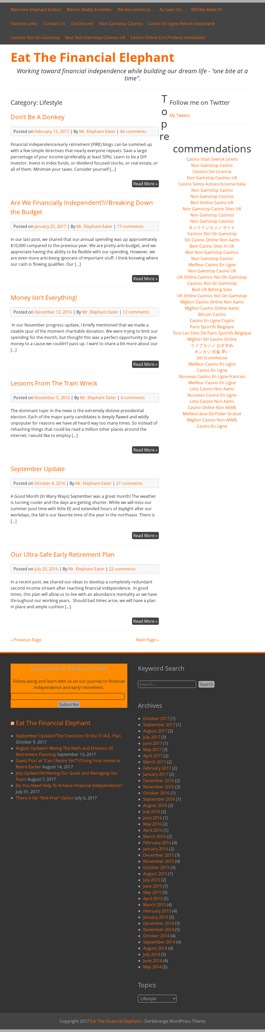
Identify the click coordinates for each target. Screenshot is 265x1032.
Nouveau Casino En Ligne (212, 395)
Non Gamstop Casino (212, 165)
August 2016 (155, 805)
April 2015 (153, 898)
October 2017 (156, 718)
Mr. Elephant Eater (97, 131)
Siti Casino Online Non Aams (212, 240)
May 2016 (152, 824)
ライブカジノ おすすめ (212, 345)
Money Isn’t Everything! (44, 297)
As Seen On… (172, 9)
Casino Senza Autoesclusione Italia (212, 184)
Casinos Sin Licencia (212, 171)
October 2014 (156, 936)
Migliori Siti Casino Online (212, 339)
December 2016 (158, 780)
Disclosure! (82, 23)
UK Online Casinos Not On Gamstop (212, 277)
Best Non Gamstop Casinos (212, 252)
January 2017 (155, 774)
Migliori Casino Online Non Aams (212, 302)
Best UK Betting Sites (212, 289)
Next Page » (147, 640)
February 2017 (157, 768)
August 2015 (155, 874)
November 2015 (158, 861)
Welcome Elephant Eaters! (36, 9)
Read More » (145, 184)
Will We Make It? (206, 9)
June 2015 (152, 886)
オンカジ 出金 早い (212, 351)
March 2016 (154, 836)
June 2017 (152, 743)
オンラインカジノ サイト (212, 227)
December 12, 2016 (53, 312)
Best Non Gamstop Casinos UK (95, 37)
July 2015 (151, 880)
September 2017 (159, 724)
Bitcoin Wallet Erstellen (89, 9)
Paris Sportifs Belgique (212, 327)
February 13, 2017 (51, 131)
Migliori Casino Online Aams (212, 308)
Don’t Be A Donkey (37, 117)
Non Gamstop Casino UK (212, 271)
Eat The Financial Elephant (92, 57)
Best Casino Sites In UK (212, 246)
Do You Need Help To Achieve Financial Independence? (69, 785)
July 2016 (151, 811)
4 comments (133, 397)
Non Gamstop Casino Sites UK (212, 209)
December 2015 (158, 855)
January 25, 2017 (50, 226)
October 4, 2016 (49, 483)
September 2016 (159, 799)
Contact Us (54, 23)
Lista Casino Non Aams (212, 389)
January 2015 (155, 917)
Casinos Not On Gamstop (35, 37)
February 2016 (157, 842)
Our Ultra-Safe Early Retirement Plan (63, 554)
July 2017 (151, 737)
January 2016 (155, 849)
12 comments (136, 312)
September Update (38, 468)
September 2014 (159, 942)
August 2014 (155, 948)
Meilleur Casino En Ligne (212, 265)
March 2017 (154, 762)
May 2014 (152, 967)
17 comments (130, 226)
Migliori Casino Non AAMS (212, 420)
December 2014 (158, 923)
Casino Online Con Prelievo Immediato (167, 37)
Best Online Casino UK (212, 202)
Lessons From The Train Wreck (54, 383)
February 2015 (157, 911)
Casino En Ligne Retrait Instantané (181, 23)
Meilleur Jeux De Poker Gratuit (212, 414)
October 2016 (156, 793)
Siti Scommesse (212, 358)
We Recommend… (135, 9)
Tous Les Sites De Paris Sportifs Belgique (212, 333)
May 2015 (152, 892)
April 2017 (153, 756)
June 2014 (152, 960)
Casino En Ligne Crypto (212, 320)
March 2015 (154, 905)
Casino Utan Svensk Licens (212, 159)
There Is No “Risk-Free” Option (45, 798)
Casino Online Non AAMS (212, 407)
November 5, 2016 (52, 397)
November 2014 (158, 929)
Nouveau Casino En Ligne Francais (212, 376)
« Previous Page (26, 640)
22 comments (122, 569)
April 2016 (153, 830)
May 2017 (152, 749)
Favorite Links (24, 23)
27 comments (129, 483)
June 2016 (152, 818)
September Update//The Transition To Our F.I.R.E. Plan (68, 736)
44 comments (133, 131)
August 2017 (155, 731)
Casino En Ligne (212, 370)
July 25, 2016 (46, 569)
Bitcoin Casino (212, 314)
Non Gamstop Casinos (121, 23)
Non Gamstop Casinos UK (212, 178)
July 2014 (151, 954)
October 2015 (156, 867)
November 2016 (158, 787)
